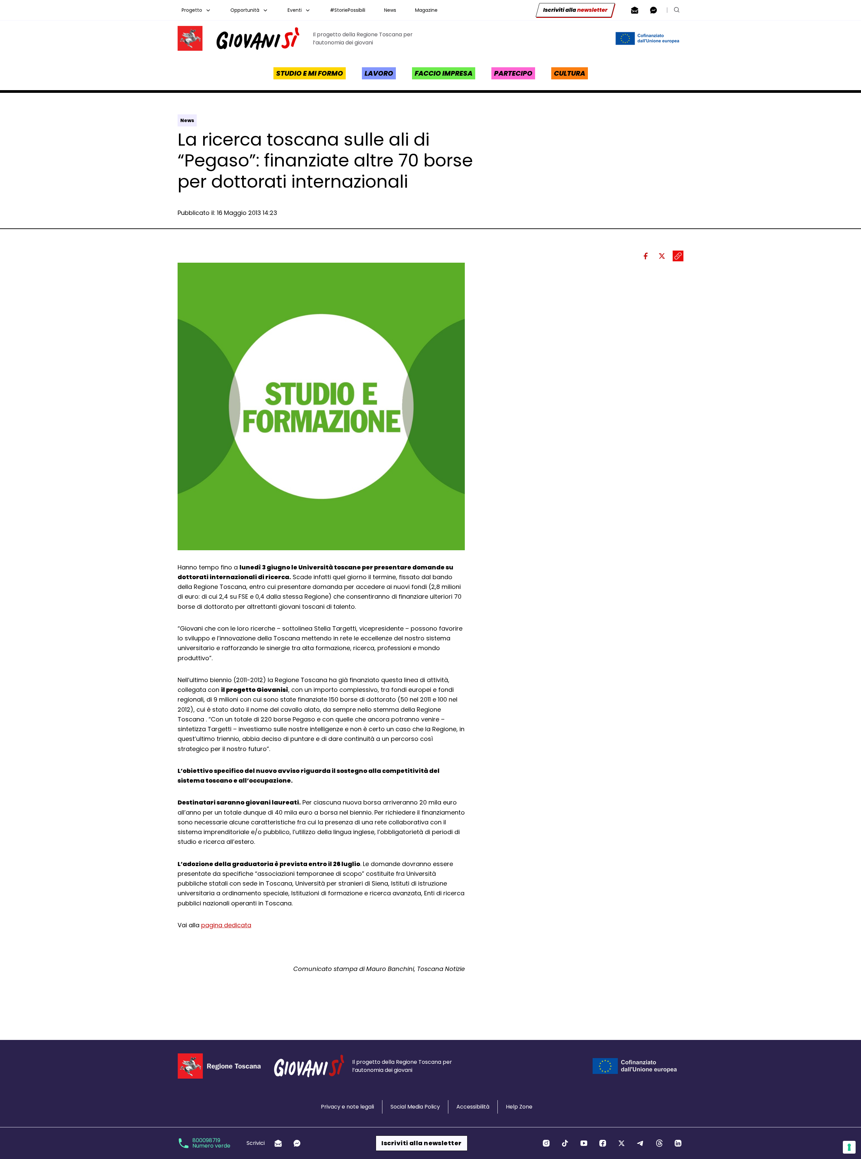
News (390, 10)
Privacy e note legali (347, 1107)
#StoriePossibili (347, 10)
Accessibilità (472, 1107)
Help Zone (519, 1107)
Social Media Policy (415, 1107)
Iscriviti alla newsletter (421, 1143)
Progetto (192, 10)
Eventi (295, 10)
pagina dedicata (226, 925)
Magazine (426, 10)
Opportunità (244, 10)
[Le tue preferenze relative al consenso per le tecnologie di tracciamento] (849, 1147)
